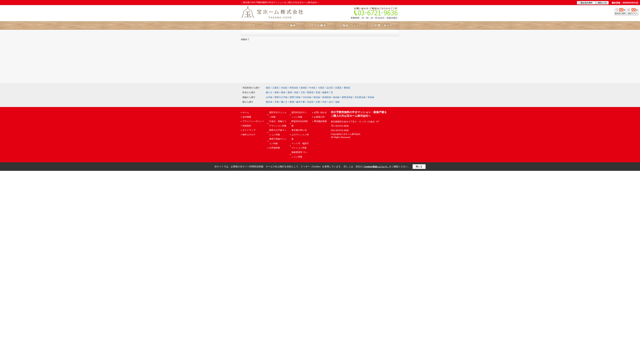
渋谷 (324, 102)
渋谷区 (284, 87)
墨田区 (347, 87)
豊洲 (290, 92)
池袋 (337, 102)
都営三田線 (295, 97)
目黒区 (338, 87)
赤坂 (296, 92)
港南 (276, 92)
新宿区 (303, 87)
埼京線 (371, 97)
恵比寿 (269, 102)
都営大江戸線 (281, 97)
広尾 (318, 102)
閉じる (419, 166)
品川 (331, 102)
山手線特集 (274, 147)
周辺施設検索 (320, 121)
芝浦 (318, 92)
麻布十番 (300, 102)
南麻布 (325, 92)
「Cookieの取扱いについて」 (375, 167)
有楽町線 (326, 97)
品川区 (329, 87)
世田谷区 (294, 87)
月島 (276, 102)
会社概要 (246, 117)
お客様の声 (319, 117)
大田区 (321, 87)
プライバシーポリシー (253, 121)
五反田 (310, 102)
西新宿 (310, 92)
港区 (268, 87)
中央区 (312, 87)
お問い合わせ (320, 112)
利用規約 (246, 125)
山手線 (269, 97)
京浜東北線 (360, 97)
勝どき (269, 92)
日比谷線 (307, 97)
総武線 (336, 97)
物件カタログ (249, 134)
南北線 (317, 97)
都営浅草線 (347, 97)
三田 (302, 92)
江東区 (275, 87)
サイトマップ (249, 130)
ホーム (245, 112)
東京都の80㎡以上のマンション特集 (300, 134)
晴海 (283, 92)
